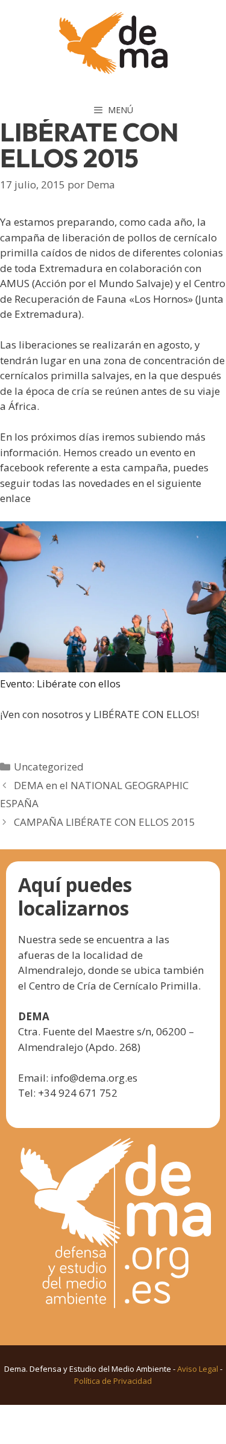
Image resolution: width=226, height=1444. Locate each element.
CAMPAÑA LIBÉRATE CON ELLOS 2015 (104, 822)
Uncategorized (49, 766)
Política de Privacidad (113, 1380)
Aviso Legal (197, 1368)
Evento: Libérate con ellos (60, 683)
